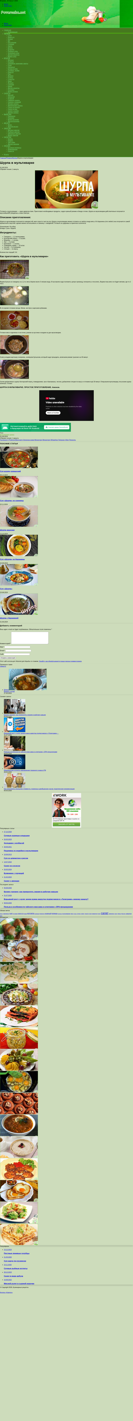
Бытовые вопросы (14, 148)
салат (104, 913)
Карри (10, 86)
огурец (79, 913)
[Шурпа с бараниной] (19, 614)
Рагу (9, 74)
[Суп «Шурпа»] (19, 585)
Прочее (7, 146)
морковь (60, 913)
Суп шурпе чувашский (10, 471)
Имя (2, 647)
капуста (21, 913)
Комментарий (5, 643)
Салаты (7, 93)
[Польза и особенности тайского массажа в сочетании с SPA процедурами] (14, 750)
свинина (111, 913)
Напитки (7, 137)
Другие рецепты (13, 55)
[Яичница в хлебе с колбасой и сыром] (19, 1201)
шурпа (12, 434)
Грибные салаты (14, 100)
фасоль (123, 913)
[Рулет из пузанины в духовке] (19, 961)
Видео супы (12, 56)
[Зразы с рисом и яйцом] (19, 939)
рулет (99, 913)
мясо (72, 913)
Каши (10, 81)
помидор (94, 913)
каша (25, 913)
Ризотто (11, 72)
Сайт (2, 654)
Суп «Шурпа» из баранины (12, 559)
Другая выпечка (13, 121)
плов (90, 913)
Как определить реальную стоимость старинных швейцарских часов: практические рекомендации (39, 789)
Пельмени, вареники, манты (18, 63)
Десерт (7, 123)
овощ (75, 913)
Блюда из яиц (13, 69)
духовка (15, 913)
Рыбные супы (13, 51)
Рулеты (10, 77)
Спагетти (11, 79)
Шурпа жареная (7, 530)
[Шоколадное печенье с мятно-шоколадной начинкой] (19, 1114)
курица (54, 913)
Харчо (10, 46)
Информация (12, 32)
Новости (11, 151)
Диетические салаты (15, 105)
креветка (42, 913)
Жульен (10, 83)
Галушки (11, 84)
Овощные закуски (14, 133)
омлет (83, 913)
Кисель (10, 139)
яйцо (1, 915)
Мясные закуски (13, 130)
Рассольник (12, 42)
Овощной (11, 97)
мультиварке (4, 434)
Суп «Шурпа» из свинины (12, 501)
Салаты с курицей (14, 102)
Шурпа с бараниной (9, 618)
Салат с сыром (13, 111)
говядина (6, 913)
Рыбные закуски (14, 132)
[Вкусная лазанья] (19, 1244)
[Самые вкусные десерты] (19, 1070)
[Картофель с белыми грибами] (19, 1004)
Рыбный (11, 98)
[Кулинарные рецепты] (13, 20)
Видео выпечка (13, 119)
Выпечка (7, 114)
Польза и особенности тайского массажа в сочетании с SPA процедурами (30, 752)
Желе (10, 125)
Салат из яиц (12, 109)
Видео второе (13, 91)
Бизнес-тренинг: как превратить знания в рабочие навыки (25, 715)
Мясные (11, 60)
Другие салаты (13, 112)
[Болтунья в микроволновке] (19, 1092)
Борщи (10, 39)
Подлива (11, 90)
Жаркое (10, 76)
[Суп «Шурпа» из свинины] (19, 497)
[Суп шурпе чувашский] (19, 467)
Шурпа (10, 48)
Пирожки (11, 118)
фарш (119, 913)
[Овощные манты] (19, 1179)
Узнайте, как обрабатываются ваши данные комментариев (60, 661)
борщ (1, 913)
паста (87, 913)
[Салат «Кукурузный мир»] (19, 1048)
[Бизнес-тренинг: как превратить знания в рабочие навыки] (14, 713)
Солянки (11, 44)
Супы (10, 35)
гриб (10, 913)
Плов (10, 65)
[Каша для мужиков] (19, 1157)
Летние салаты (13, 104)
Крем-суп (11, 37)
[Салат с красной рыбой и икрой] (19, 1223)
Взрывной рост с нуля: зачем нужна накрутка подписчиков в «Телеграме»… (31, 733)
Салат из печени (14, 107)
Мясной (10, 95)
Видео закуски (13, 135)
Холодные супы (13, 53)
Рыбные (11, 62)
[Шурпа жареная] (19, 526)
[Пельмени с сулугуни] (19, 983)
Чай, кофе (11, 142)
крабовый (37, 913)
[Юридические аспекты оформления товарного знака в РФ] (14, 768)
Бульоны (11, 49)
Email (2, 650)
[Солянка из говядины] (19, 1135)
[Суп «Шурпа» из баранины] (19, 555)
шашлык (129, 913)
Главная (3, 158)
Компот (10, 140)
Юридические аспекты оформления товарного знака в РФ (25, 770)
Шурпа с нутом (9, 691)
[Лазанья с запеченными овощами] (19, 1026)
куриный (48, 914)
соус (115, 913)
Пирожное (11, 116)
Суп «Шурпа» (6, 589)
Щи (9, 41)
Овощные (11, 67)
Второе (7, 58)
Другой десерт (13, 126)
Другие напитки (13, 144)
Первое (7, 34)
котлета (30, 913)
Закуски (7, 128)
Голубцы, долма (13, 70)
